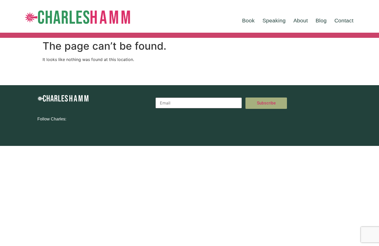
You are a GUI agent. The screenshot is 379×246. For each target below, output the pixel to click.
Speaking (274, 20)
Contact (343, 20)
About (300, 20)
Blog (321, 20)
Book (248, 20)
